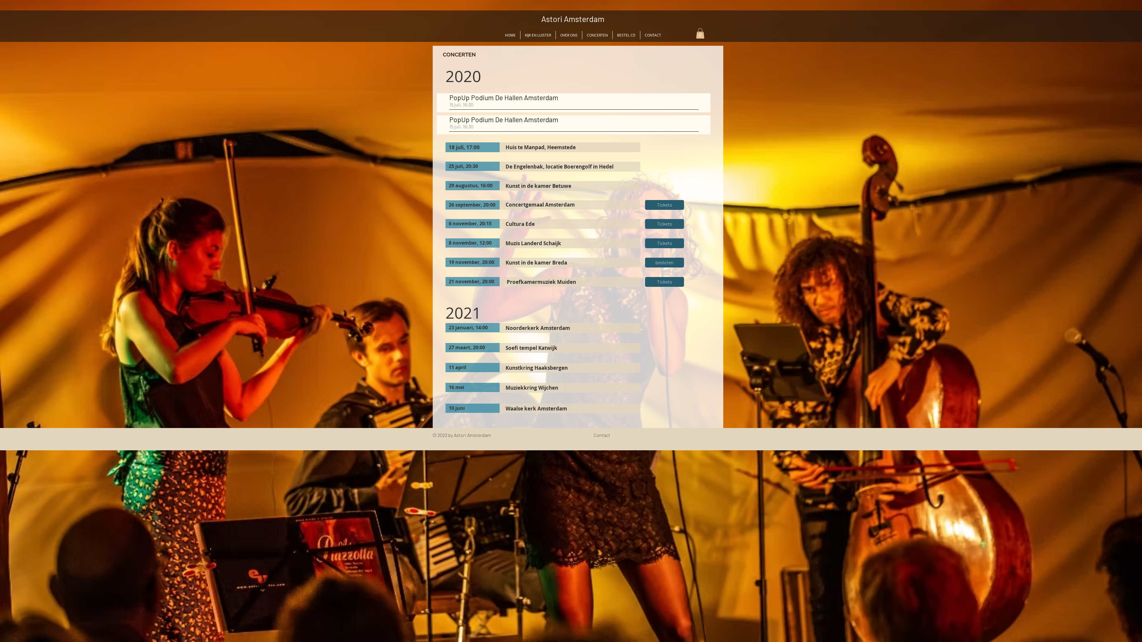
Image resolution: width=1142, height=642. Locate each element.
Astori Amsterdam (572, 18)
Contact (602, 435)
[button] (700, 33)
